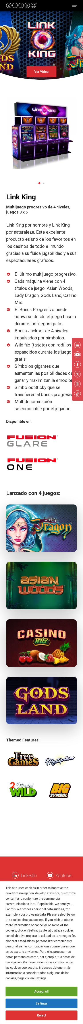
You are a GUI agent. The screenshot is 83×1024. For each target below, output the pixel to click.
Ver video (41, 71)
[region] (41, 952)
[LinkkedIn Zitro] (15, 875)
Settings (42, 1003)
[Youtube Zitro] (50, 875)
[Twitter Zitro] (77, 374)
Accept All (41, 991)
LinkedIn (29, 875)
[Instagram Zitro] (77, 384)
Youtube (63, 875)
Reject (41, 1015)
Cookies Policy (58, 978)
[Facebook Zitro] (77, 364)
